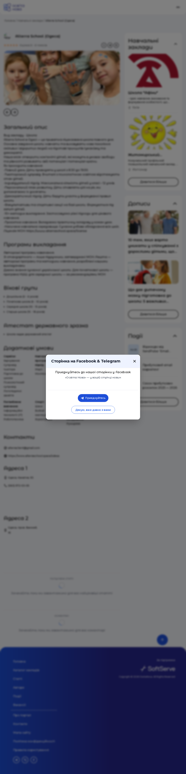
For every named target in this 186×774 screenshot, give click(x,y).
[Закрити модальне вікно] (134, 361)
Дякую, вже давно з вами (93, 409)
